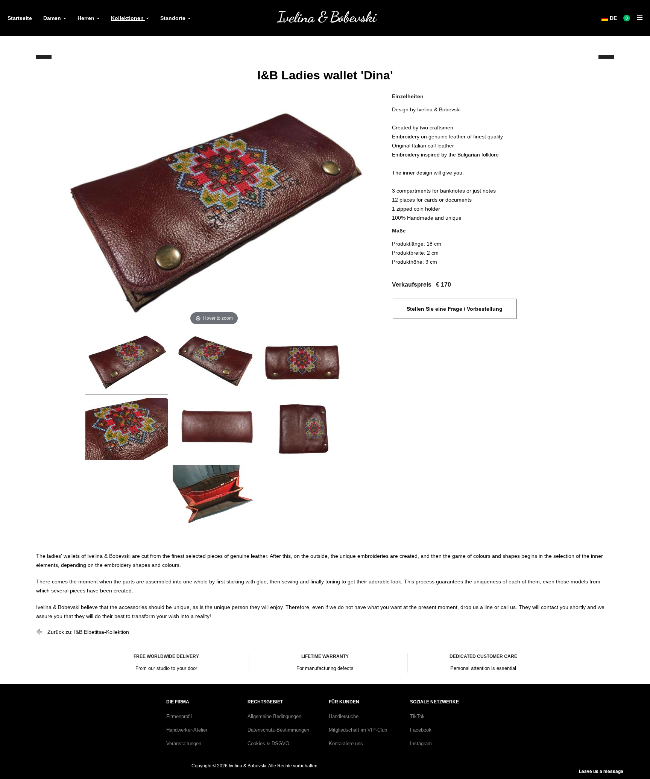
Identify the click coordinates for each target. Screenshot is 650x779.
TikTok (417, 716)
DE (612, 18)
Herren (86, 18)
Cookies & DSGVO (268, 743)
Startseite (20, 18)
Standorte (173, 18)
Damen (52, 18)
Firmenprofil (179, 716)
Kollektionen (128, 18)
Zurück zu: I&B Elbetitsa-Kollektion (88, 632)
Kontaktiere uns (346, 743)
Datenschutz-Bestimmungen (278, 730)
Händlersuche (343, 716)
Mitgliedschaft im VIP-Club (358, 730)
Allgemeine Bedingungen (274, 716)
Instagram (421, 743)
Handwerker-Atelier (186, 730)
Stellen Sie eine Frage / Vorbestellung (455, 309)
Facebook (420, 730)
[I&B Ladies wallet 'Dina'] (126, 363)
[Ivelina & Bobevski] (327, 17)
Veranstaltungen (183, 743)
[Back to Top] (630, 753)
